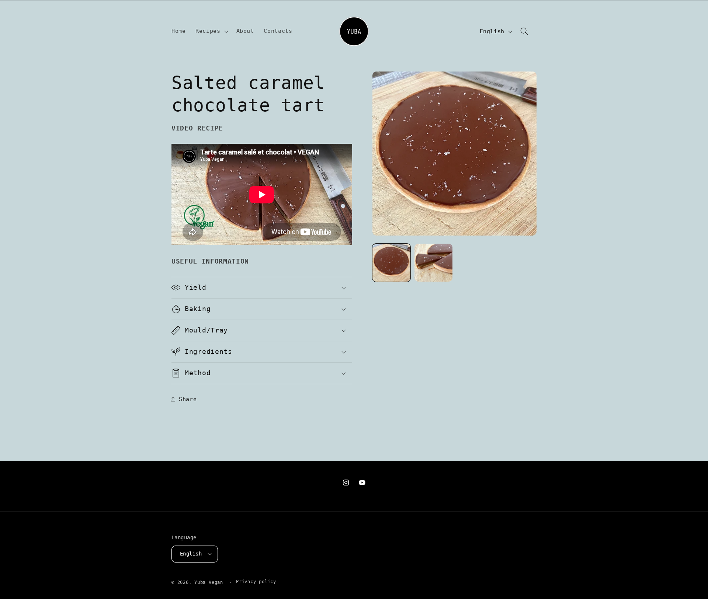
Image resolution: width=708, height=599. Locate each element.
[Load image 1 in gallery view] (391, 263)
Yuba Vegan (208, 582)
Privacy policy (256, 581)
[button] (211, 31)
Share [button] (188, 399)
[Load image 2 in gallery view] (433, 263)
